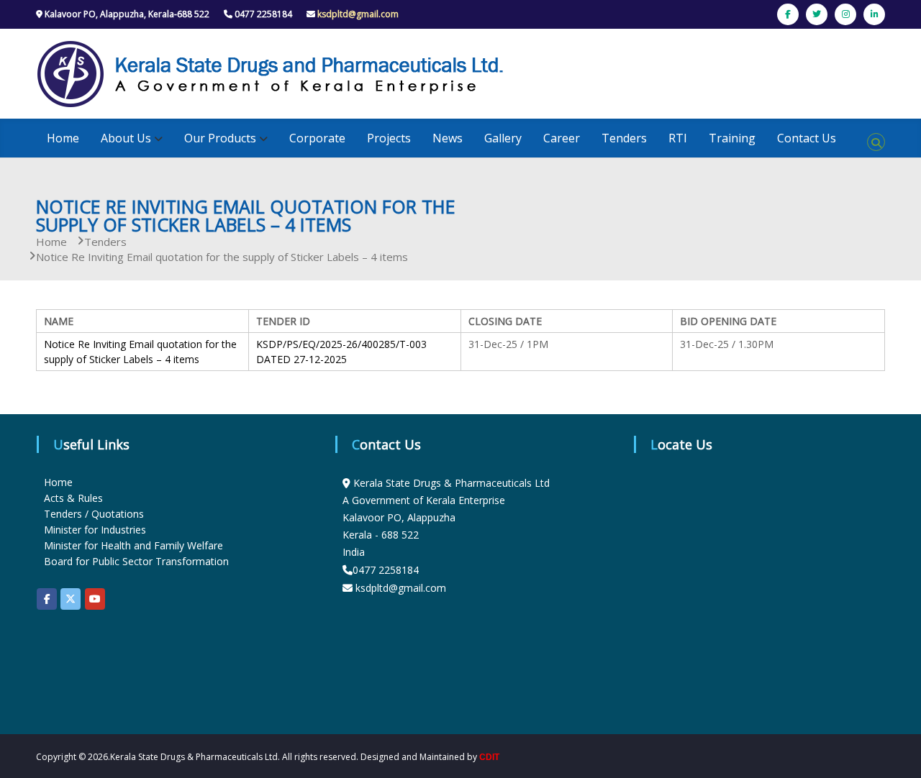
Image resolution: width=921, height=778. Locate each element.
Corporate (317, 138)
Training (732, 138)
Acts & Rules (73, 498)
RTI (677, 138)
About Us (126, 138)
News (447, 138)
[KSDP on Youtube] (95, 599)
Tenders (624, 138)
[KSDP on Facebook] (47, 599)
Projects (389, 138)
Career (561, 138)
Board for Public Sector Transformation (136, 561)
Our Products (220, 138)
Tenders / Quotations (94, 514)
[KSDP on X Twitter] (70, 599)
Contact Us (806, 138)
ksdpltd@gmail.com (358, 14)
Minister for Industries (95, 529)
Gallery (503, 138)
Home (63, 138)
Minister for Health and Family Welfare (133, 545)
